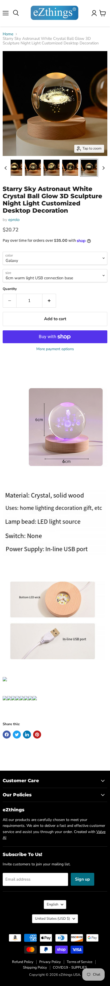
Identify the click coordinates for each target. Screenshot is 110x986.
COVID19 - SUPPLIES (70, 967)
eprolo (13, 219)
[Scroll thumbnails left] (6, 168)
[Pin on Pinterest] (37, 735)
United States (52, 918)
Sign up (82, 879)
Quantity (10, 289)
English (52, 904)
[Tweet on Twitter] (17, 735)
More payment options (55, 349)
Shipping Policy (35, 967)
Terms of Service (79, 962)
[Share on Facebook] (7, 735)
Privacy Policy (50, 962)
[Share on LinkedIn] (27, 735)
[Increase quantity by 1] (49, 301)
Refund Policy (22, 962)
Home (8, 34)
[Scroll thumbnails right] (102, 168)
